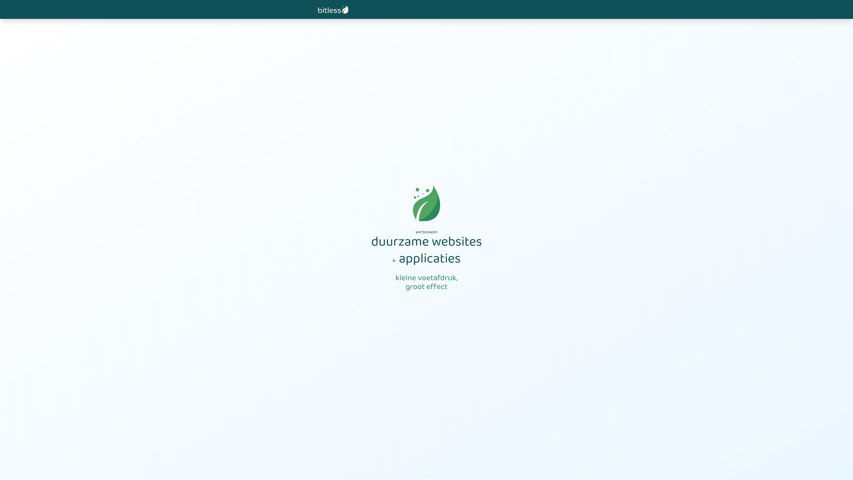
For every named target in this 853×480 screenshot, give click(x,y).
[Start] (333, 9)
